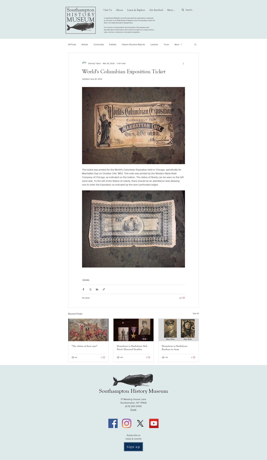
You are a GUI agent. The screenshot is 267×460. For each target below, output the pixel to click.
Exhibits (112, 44)
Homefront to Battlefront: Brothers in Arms (175, 348)
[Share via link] (103, 289)
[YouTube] (154, 423)
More (177, 44)
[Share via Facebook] (83, 289)
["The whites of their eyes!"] (88, 330)
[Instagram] (126, 423)
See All (196, 313)
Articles (84, 44)
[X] (140, 423)
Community (99, 44)
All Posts (72, 44)
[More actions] (183, 63)
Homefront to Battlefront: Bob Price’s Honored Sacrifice (132, 348)
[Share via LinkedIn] (97, 289)
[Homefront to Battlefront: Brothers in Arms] (179, 330)
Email (133, 409)
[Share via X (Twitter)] (90, 289)
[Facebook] (113, 423)
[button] (107, 10)
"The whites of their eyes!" (84, 346)
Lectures (154, 44)
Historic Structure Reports (133, 44)
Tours (166, 44)
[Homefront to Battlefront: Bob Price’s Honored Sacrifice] (133, 330)
